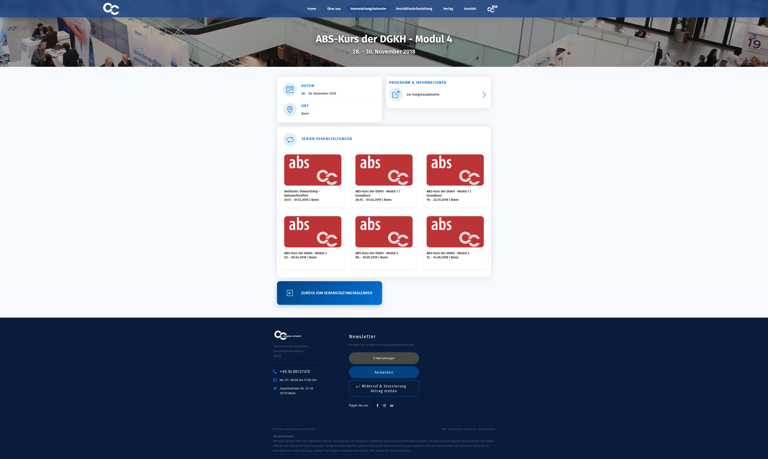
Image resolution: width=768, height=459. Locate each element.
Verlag (448, 9)
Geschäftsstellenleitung (414, 9)
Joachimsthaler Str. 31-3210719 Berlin (296, 391)
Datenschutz (455, 429)
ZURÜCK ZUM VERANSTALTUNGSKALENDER (336, 293)
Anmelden (384, 372)
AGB (444, 429)
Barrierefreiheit (486, 429)
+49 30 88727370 (295, 371)
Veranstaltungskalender (368, 9)
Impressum (471, 429)
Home (311, 9)
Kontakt (470, 9)
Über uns (334, 9)
